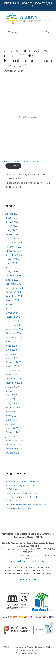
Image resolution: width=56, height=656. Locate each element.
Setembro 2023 (13, 337)
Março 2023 (11, 357)
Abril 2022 (11, 399)
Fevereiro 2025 (13, 275)
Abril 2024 (11, 308)
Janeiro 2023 (12, 366)
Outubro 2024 (13, 292)
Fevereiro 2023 (13, 362)
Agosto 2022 (12, 386)
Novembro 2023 (14, 329)
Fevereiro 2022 (13, 407)
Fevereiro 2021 (13, 432)
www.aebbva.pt (39, 561)
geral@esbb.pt (23, 561)
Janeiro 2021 (12, 436)
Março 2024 (11, 312)
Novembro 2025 (14, 246)
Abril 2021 (11, 423)
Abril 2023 (11, 353)
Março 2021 (11, 428)
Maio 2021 (11, 419)
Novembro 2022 (14, 374)
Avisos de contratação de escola (22, 481)
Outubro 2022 (13, 378)
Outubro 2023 (13, 333)
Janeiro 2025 (12, 279)
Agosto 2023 (12, 341)
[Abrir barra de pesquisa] (47, 31)
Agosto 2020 (12, 452)
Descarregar (13, 165)
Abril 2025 (11, 267)
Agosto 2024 (12, 300)
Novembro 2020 (14, 440)
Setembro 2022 (13, 382)
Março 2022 (11, 403)
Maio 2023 (11, 349)
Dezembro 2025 (14, 242)
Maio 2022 (11, 395)
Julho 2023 (11, 345)
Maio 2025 (11, 263)
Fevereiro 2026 (13, 234)
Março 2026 (11, 230)
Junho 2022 (11, 390)
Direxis (36, 653)
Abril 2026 (11, 226)
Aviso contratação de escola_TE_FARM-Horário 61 (25, 161)
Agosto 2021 (12, 411)
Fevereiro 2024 (13, 316)
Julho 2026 (11, 217)
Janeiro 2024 (12, 320)
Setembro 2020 (13, 448)
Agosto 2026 (12, 213)
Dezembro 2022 (14, 370)
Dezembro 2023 (14, 325)
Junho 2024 (11, 304)
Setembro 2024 (13, 296)
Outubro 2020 (13, 444)
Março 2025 (11, 271)
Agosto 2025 (12, 259)
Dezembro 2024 (14, 283)
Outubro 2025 (13, 250)
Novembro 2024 (14, 287)
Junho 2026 (11, 222)
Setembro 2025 (13, 255)
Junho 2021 (11, 415)
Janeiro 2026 (12, 238)
